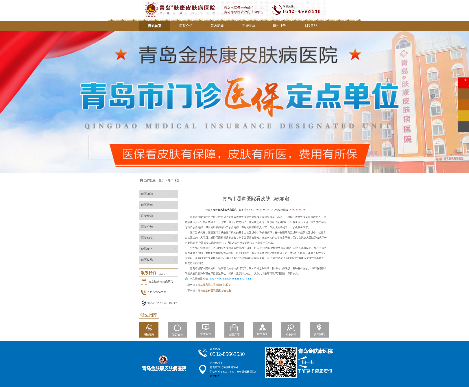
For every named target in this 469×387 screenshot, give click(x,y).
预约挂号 (279, 26)
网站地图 (215, 376)
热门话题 (173, 180)
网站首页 (154, 26)
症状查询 (248, 26)
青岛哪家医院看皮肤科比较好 (214, 284)
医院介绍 (186, 26)
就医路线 (158, 259)
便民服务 (158, 248)
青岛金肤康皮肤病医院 (225, 209)
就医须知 (158, 193)
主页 (162, 180)
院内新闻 (217, 26)
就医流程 (158, 204)
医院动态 (158, 237)
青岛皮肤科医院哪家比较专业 (214, 290)
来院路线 (310, 26)
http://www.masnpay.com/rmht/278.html (231, 278)
